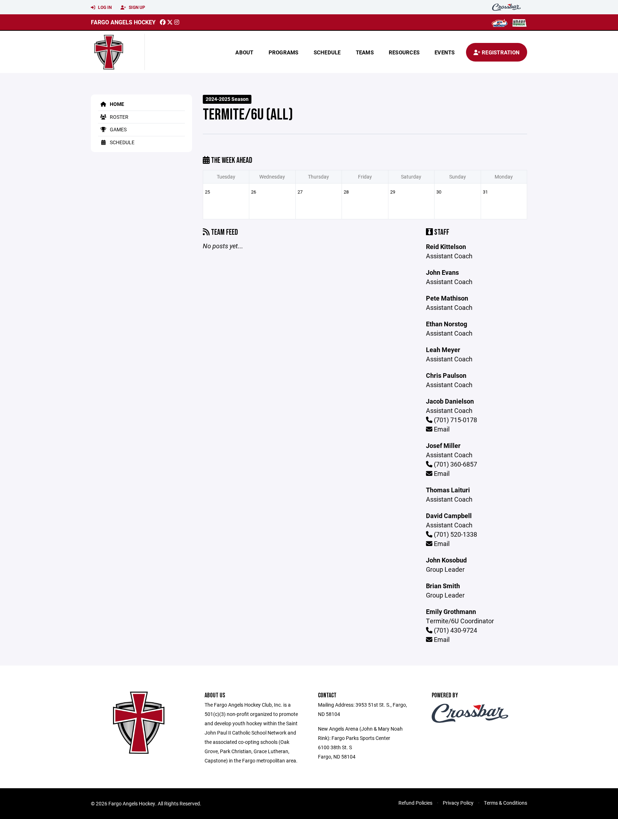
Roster (118, 116)
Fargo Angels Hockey (123, 22)
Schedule (327, 52)
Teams (365, 52)
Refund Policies (415, 802)
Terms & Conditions (505, 802)
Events (445, 52)
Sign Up (136, 7)
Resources (404, 52)
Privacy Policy (458, 802)
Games (118, 129)
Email (441, 429)
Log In (104, 7)
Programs (284, 52)
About (244, 52)
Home (116, 104)
